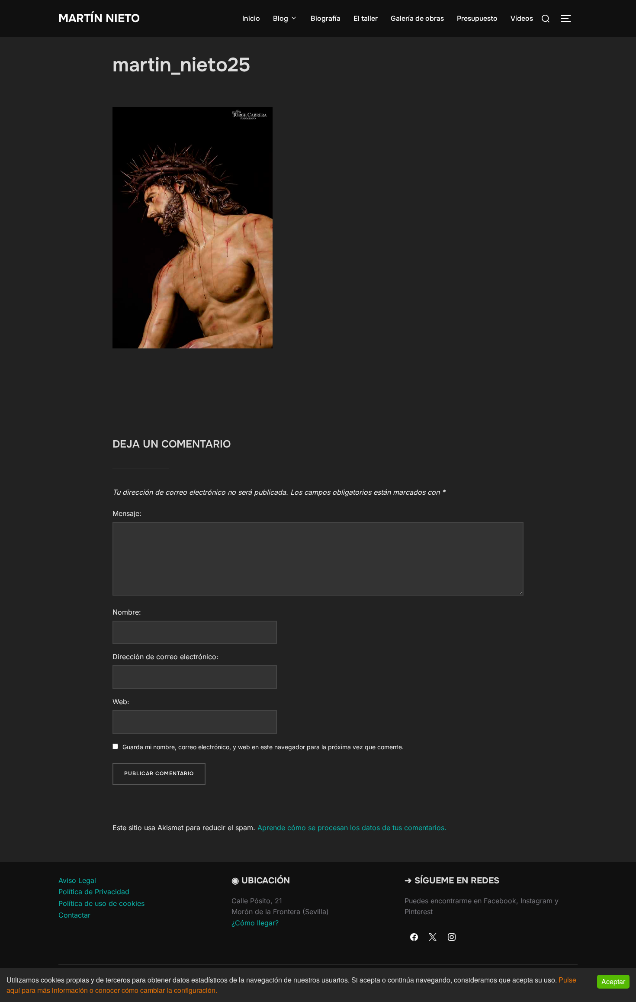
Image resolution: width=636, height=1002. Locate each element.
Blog (280, 18)
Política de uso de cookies (101, 903)
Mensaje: (126, 513)
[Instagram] (451, 937)
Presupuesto (477, 18)
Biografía (325, 18)
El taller (365, 18)
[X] (433, 937)
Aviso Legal (77, 880)
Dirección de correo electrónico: (165, 656)
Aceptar (613, 981)
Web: (120, 701)
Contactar (74, 915)
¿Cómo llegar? (255, 922)
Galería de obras (417, 18)
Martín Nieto (99, 18)
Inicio (251, 18)
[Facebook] (414, 937)
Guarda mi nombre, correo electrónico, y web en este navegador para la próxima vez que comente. (263, 747)
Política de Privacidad (93, 891)
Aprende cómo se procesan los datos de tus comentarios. (351, 827)
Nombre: (126, 612)
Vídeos (522, 18)
